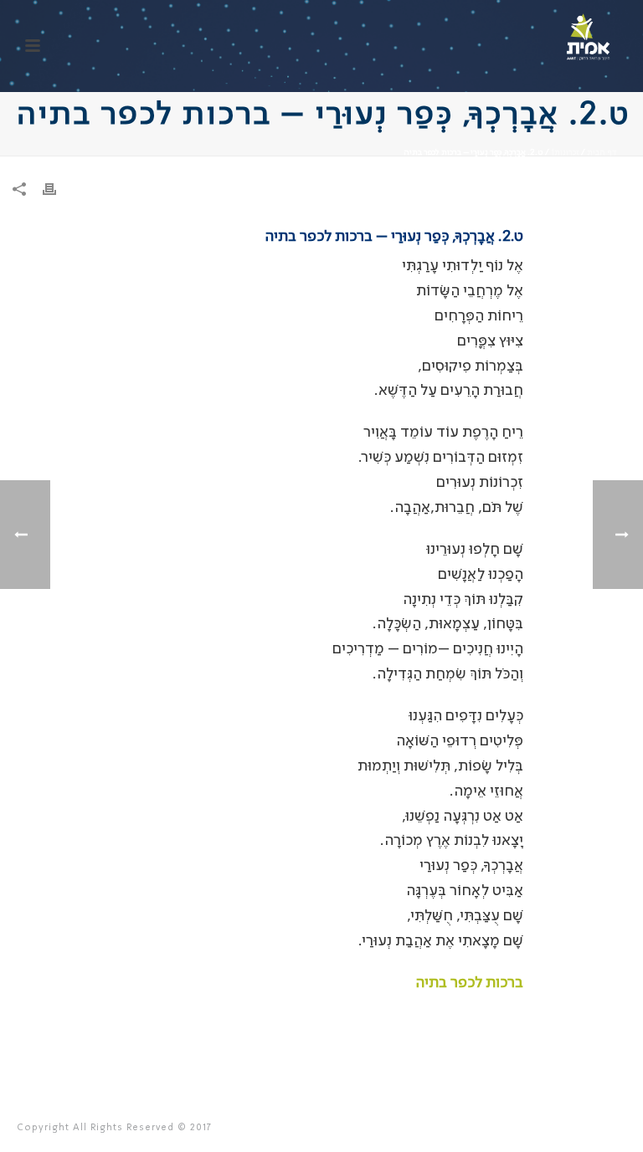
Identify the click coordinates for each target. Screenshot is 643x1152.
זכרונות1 (565, 152)
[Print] (58, 189)
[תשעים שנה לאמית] (588, 37)
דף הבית (601, 152)
